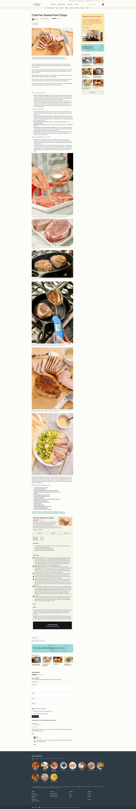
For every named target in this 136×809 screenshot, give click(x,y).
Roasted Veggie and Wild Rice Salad (41, 494)
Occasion (82, 7)
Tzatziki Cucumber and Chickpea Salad (36, 665)
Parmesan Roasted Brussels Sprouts (42, 502)
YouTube (89, 799)
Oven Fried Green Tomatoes (85, 77)
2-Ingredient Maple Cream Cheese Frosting (87, 65)
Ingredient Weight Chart (36, 800)
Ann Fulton (36, 19)
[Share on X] (38, 641)
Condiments (72, 770)
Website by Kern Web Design (74, 807)
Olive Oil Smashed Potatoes (54, 499)
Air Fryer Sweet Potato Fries (40, 489)
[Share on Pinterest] (35, 641)
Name (33, 693)
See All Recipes (93, 92)
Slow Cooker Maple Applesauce (41, 507)
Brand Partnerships (53, 793)
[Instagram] (34, 807)
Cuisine (61, 7)
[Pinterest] (36, 807)
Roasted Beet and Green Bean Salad (42, 496)
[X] (38, 807)
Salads (100, 770)
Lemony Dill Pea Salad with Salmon (68, 665)
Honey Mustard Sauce (49, 550)
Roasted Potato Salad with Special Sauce (43, 509)
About (70, 793)
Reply (33, 733)
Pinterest (89, 796)
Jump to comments (45, 18)
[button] (52, 18)
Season (87, 7)
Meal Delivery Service (54, 796)
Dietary (66, 7)
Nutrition (76, 4)
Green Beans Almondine (39, 497)
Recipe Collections (61, 4)
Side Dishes (35, 781)
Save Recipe (66, 533)
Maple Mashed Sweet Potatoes (41, 500)
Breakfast (63, 770)
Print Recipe (39, 533)
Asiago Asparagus (38, 503)
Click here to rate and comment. (52, 626)
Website (33, 703)
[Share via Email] (41, 641)
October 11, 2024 (37, 724)
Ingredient (72, 7)
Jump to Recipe (35, 23)
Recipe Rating (35, 681)
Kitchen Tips (70, 4)
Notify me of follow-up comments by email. (43, 711)
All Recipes (53, 4)
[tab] (33, 759)
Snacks (44, 781)
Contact (70, 796)
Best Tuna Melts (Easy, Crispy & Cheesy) (45, 665)
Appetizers (35, 770)
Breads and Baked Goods (54, 770)
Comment (34, 684)
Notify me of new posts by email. (41, 713)
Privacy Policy (66, 807)
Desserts (82, 770)
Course (57, 7)
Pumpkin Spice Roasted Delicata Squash (42, 506)
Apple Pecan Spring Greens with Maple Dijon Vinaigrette (46, 490)
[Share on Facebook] (33, 641)
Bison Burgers (56, 664)
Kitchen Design (34, 799)
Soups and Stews (54, 781)
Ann (37, 736)
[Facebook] (32, 807)
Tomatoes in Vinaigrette (98, 64)
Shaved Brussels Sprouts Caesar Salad (42, 492)
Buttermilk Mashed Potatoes (40, 499)
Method (76, 7)
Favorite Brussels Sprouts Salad (41, 487)
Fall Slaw (36, 493)
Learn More (86, 27)
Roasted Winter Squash (39, 504)
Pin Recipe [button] (53, 533)
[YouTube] (40, 807)
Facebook (89, 793)
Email (33, 698)
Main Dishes (91, 770)
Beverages (45, 770)
